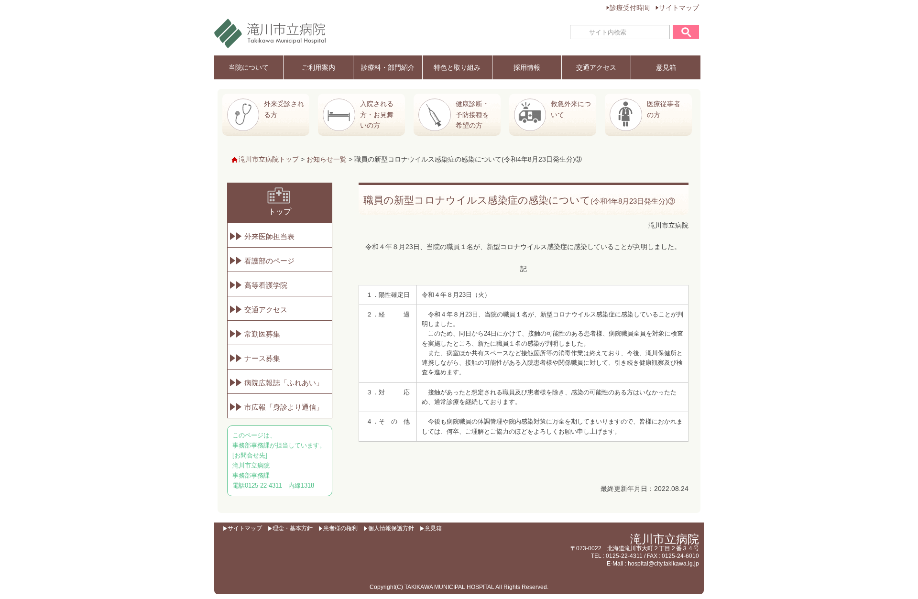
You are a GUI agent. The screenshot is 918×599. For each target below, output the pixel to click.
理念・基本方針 (293, 528)
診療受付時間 (630, 7)
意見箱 (666, 67)
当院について (249, 67)
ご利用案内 (318, 67)
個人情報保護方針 (391, 528)
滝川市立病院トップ (269, 159)
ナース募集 (262, 358)
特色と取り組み (457, 67)
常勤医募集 (262, 334)
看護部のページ (269, 261)
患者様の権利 (340, 528)
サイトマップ (679, 7)
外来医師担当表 (269, 236)
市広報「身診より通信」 (283, 407)
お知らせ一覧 (326, 159)
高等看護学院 (265, 285)
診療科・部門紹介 (388, 67)
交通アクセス (596, 67)
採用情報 (527, 67)
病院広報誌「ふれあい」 (283, 383)
